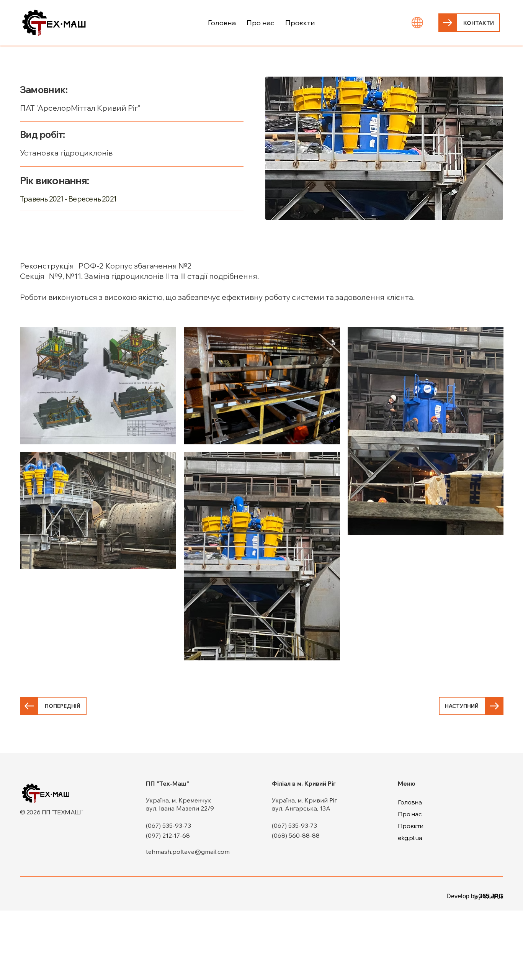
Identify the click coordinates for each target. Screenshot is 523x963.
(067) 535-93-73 (168, 825)
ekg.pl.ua (410, 838)
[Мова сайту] (417, 23)
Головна (410, 802)
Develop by (474, 896)
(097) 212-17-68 (168, 835)
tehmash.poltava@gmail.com (188, 851)
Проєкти (410, 826)
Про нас (410, 814)
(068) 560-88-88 (296, 835)
